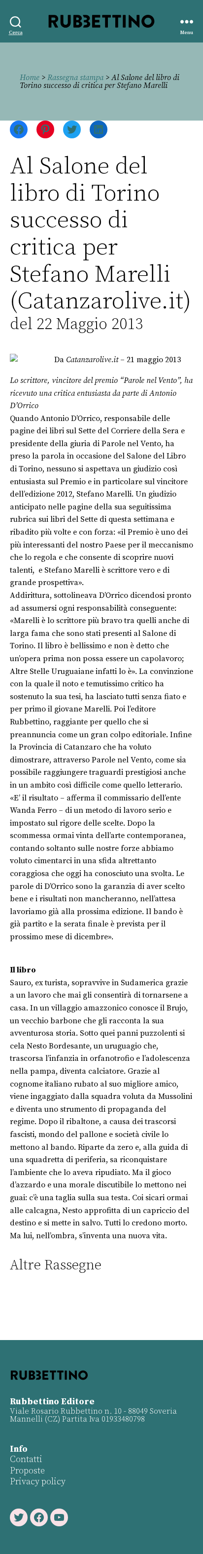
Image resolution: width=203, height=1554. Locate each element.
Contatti (26, 1459)
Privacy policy (38, 1481)
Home (29, 78)
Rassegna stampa (75, 78)
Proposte (27, 1470)
